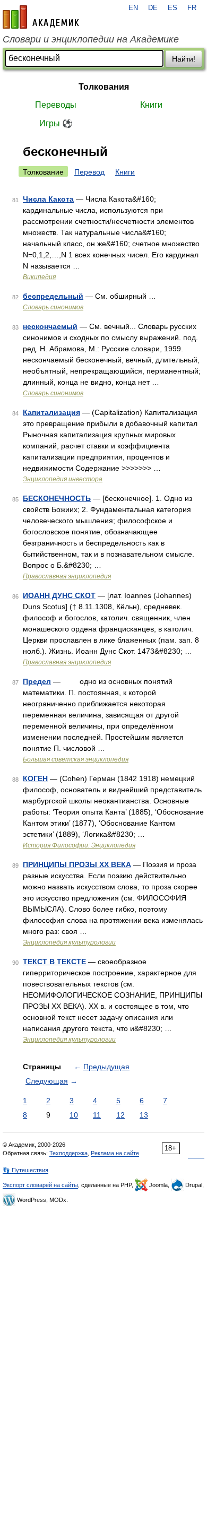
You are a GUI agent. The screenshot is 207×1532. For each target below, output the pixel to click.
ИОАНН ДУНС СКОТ (59, 595)
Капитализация (51, 412)
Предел (37, 681)
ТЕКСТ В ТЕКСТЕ (54, 961)
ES (172, 8)
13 (144, 1115)
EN (133, 8)
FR (191, 8)
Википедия (39, 277)
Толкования (104, 86)
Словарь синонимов (53, 307)
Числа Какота (48, 199)
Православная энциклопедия (67, 576)
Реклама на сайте (115, 1153)
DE (153, 8)
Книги (151, 104)
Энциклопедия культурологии (69, 942)
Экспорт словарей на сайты (40, 1185)
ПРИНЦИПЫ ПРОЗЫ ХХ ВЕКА (77, 864)
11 (97, 1115)
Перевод (89, 172)
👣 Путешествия (25, 1170)
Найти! (183, 59)
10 (74, 1115)
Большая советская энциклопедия (75, 759)
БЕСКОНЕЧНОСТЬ (57, 498)
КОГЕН (35, 778)
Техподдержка (68, 1153)
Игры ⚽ (56, 123)
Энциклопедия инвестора (62, 479)
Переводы (55, 104)
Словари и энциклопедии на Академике (91, 39)
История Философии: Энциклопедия (79, 845)
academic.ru (41, 17)
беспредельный (53, 296)
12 (120, 1115)
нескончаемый (50, 326)
